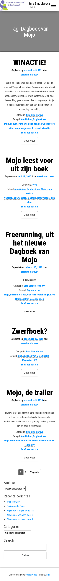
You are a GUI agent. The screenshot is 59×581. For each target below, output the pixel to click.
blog (20, 356)
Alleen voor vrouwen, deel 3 (20, 515)
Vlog (34, 184)
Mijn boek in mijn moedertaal (20, 510)
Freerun (31, 294)
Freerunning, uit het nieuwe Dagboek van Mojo (29, 247)
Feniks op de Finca (16, 506)
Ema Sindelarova (39, 3)
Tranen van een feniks (29, 123)
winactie (45, 128)
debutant (14, 440)
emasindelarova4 (29, 74)
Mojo (33, 198)
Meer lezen (29, 140)
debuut (13, 123)
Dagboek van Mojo (36, 189)
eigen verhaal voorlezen (28, 193)
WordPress (31, 574)
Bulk (48, 574)
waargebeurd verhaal (30, 128)
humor (22, 440)
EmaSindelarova (18, 294)
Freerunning (41, 294)
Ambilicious (26, 119)
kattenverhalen (23, 198)
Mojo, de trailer (29, 392)
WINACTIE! (29, 62)
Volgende (34, 472)
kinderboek (48, 440)
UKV (43, 285)
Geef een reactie (29, 132)
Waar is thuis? (13, 501)
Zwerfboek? (29, 331)
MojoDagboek (36, 299)
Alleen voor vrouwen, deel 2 (20, 519)
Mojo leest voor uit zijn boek (29, 164)
